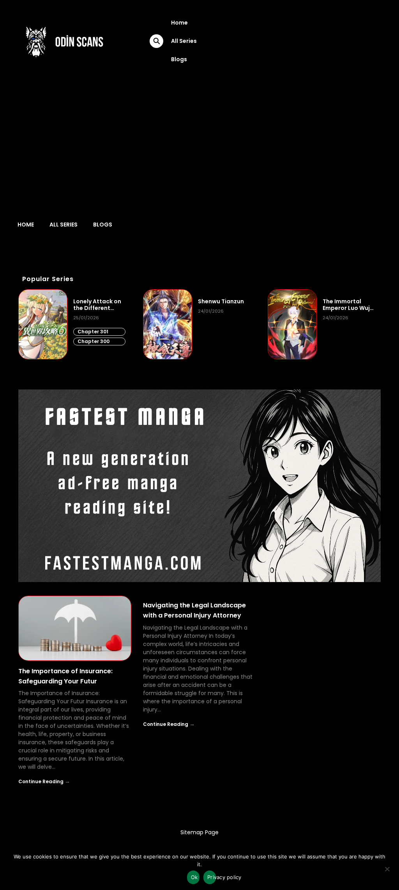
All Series (184, 41)
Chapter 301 (93, 331)
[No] (387, 871)
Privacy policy (211, 877)
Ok (194, 877)
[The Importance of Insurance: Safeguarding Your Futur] (74, 628)
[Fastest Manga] (199, 485)
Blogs (179, 59)
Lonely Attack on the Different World (97, 304)
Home (179, 23)
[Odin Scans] (63, 40)
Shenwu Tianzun (221, 301)
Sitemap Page (199, 832)
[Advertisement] (199, 140)
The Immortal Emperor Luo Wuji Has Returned (347, 304)
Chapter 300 (93, 341)
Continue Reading (41, 781)
